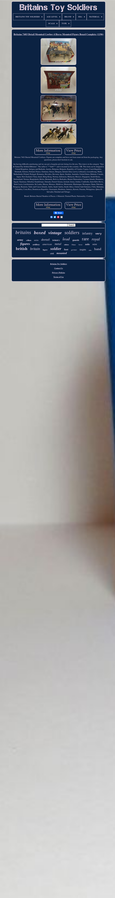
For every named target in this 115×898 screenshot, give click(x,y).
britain (35, 249)
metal (58, 244)
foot (66, 249)
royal (96, 239)
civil (52, 254)
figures (25, 244)
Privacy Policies (58, 272)
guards (76, 240)
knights (83, 249)
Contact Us (58, 268)
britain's (56, 240)
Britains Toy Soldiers (58, 263)
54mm (74, 245)
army (20, 239)
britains (23, 232)
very (98, 233)
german (74, 250)
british (21, 248)
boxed (40, 232)
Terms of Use (58, 276)
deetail (45, 239)
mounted (62, 253)
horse (80, 245)
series (36, 240)
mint (94, 244)
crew (90, 250)
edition (66, 245)
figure (45, 250)
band (97, 249)
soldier (55, 249)
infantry (87, 233)
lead (66, 238)
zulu (87, 244)
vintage (55, 232)
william (28, 240)
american (47, 244)
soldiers (72, 232)
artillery (36, 244)
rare (85, 238)
